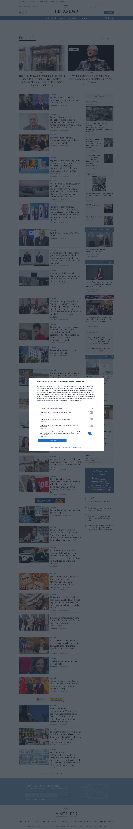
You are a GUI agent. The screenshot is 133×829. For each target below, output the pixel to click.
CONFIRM (52, 440)
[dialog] (66, 414)
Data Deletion (55, 447)
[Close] (100, 382)
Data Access (66, 447)
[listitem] (66, 408)
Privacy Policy (77, 447)
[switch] (90, 412)
